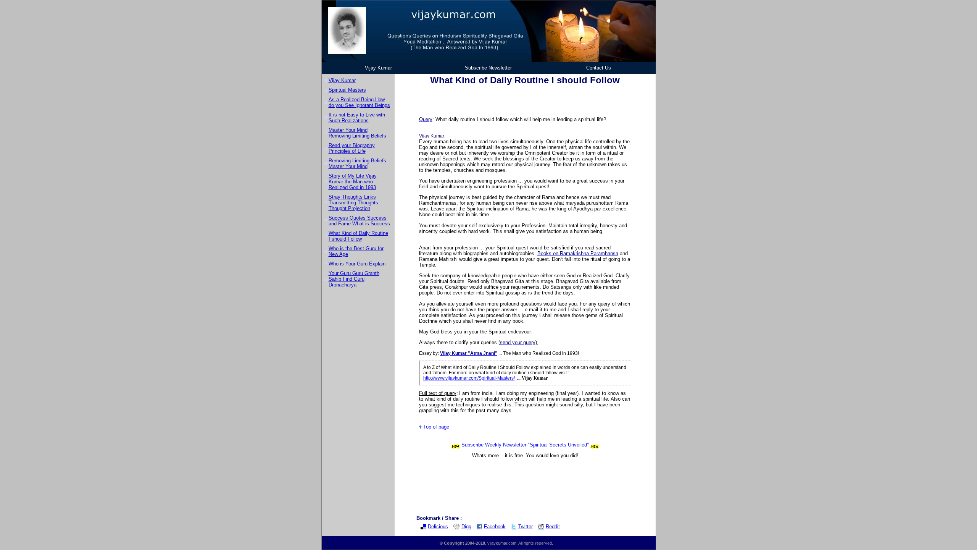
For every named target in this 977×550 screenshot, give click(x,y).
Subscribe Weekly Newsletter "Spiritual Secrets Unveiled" (525, 445)
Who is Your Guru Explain (357, 264)
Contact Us (598, 68)
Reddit (553, 526)
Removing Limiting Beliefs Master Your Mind (357, 163)
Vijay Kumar (378, 68)
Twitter (525, 526)
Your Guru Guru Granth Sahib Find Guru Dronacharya (354, 279)
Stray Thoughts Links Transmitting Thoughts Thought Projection (353, 202)
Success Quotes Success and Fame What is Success (359, 220)
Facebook (495, 526)
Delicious (438, 526)
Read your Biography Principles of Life (352, 148)
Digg (466, 526)
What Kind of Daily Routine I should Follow (358, 236)
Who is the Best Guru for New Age (356, 251)
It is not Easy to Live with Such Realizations (357, 117)
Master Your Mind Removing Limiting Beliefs (357, 133)
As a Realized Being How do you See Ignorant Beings (359, 102)
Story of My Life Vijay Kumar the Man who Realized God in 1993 (353, 181)
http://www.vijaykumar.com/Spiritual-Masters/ (469, 378)
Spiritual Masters (347, 90)
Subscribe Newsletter (488, 68)
